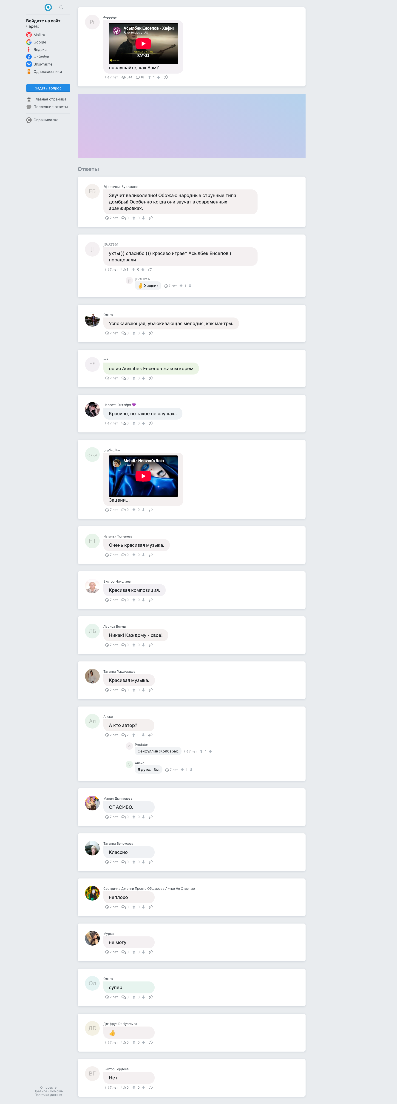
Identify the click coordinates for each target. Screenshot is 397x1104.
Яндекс (40, 49)
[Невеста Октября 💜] (94, 409)
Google (40, 42)
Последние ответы (51, 106)
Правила (40, 1091)
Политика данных (48, 1095)
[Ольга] (94, 319)
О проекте (48, 1087)
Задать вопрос (48, 88)
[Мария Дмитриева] (94, 803)
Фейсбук (41, 56)
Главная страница (50, 99)
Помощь (56, 1091)
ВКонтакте (43, 64)
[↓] (158, 77)
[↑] (150, 77)
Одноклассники (48, 71)
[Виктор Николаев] (94, 586)
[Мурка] (94, 938)
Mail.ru (39, 34)
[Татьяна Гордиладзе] (94, 676)
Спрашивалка (46, 119)
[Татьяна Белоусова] (94, 848)
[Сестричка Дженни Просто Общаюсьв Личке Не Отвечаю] (94, 893)
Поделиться (166, 76)
